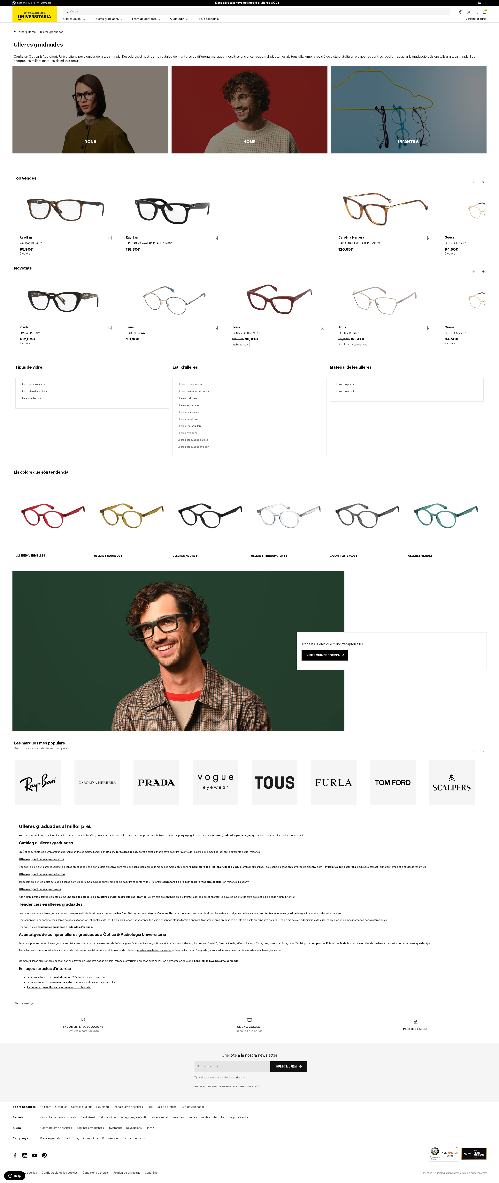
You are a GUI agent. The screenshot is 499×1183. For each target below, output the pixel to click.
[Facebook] (15, 1155)
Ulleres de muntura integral (193, 391)
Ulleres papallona (188, 419)
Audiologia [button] (177, 19)
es (485, 3)
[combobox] (256, 11)
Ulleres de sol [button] (72, 19)
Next (483, 182)
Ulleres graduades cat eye (193, 440)
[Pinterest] (44, 1155)
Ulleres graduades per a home (42, 874)
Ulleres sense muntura (191, 384)
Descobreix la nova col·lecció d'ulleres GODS (247, 2)
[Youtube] (34, 1155)
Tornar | (21, 32)
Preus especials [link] (208, 19)
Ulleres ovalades (187, 433)
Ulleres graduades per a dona (41, 859)
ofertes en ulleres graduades (154, 950)
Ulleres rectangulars (190, 426)
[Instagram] (24, 1155)
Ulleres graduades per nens (40, 889)
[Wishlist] (110, 238)
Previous (474, 182)
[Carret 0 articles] (485, 12)
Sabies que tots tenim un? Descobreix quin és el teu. (66, 977)
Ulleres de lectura (30, 398)
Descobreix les (56, 927)
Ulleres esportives (188, 405)
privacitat (240, 1077)
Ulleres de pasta (344, 384)
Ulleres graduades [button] (107, 19)
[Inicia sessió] (469, 12)
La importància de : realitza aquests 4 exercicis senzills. (71, 982)
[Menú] (457, 1148)
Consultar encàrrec (476, 19)
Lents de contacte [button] (144, 19)
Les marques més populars (39, 743)
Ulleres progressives (32, 384)
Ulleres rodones (187, 398)
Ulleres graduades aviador (193, 447)
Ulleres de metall (344, 391)
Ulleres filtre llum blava (33, 391)
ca (479, 3)
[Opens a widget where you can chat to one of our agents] (14, 1176)
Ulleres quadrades (188, 412)
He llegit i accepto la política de (222, 1077)
